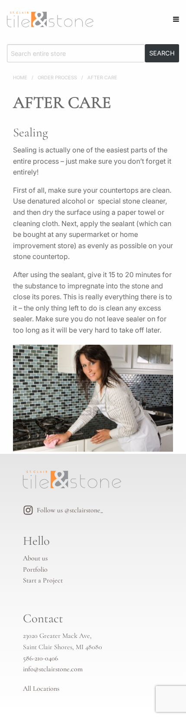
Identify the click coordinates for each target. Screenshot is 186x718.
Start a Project (43, 580)
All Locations (41, 688)
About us (35, 558)
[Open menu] (176, 19)
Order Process (57, 77)
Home (20, 77)
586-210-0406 (40, 658)
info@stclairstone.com (53, 669)
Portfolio (35, 569)
